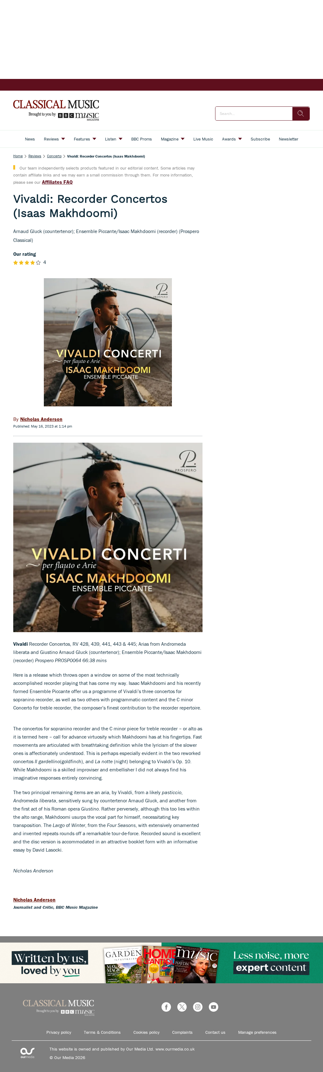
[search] (300, 113)
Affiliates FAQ (57, 182)
